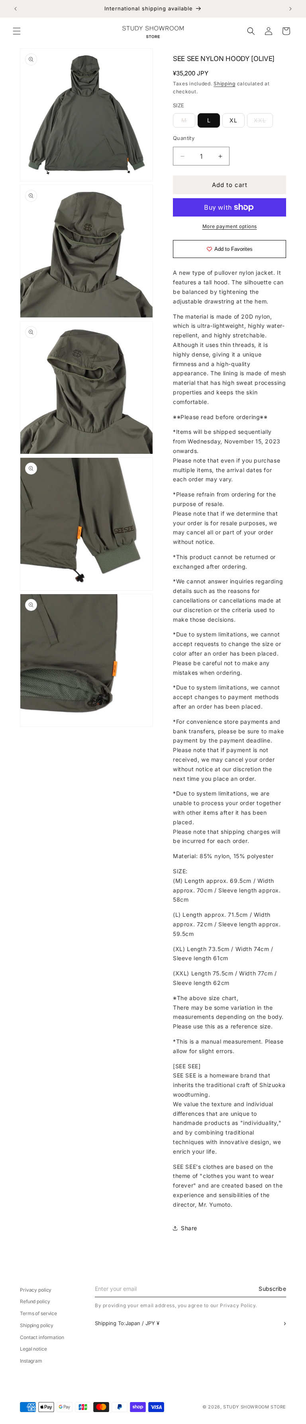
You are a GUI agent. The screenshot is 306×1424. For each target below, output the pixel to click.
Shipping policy (36, 1325)
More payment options (229, 226)
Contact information (42, 1337)
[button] (17, 31)
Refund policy (35, 1301)
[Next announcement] (290, 9)
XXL (263, 122)
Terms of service (38, 1313)
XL (233, 120)
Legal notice (33, 1349)
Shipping (224, 84)
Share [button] (189, 1228)
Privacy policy (35, 1290)
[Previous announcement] (15, 9)
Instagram (31, 1361)
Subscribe (272, 1288)
